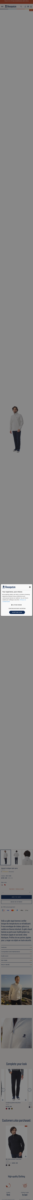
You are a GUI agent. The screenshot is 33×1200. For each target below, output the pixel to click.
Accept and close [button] (17, 612)
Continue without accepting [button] (17, 608)
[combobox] (30, 587)
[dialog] (16, 600)
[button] (16, 605)
